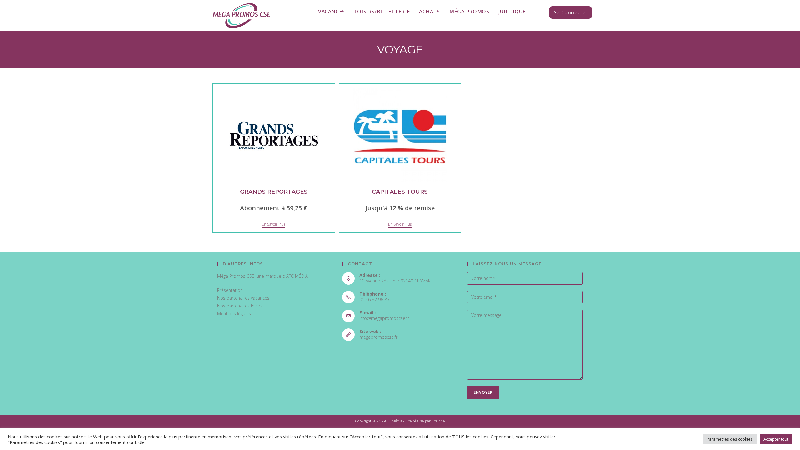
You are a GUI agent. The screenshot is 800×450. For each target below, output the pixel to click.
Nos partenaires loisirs (239, 306)
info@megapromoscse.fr (384, 318)
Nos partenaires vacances (243, 298)
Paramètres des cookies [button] (730, 439)
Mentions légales (234, 314)
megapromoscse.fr (378, 337)
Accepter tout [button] (775, 439)
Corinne (438, 421)
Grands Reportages (274, 191)
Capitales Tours (400, 191)
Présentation (230, 290)
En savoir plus (273, 224)
